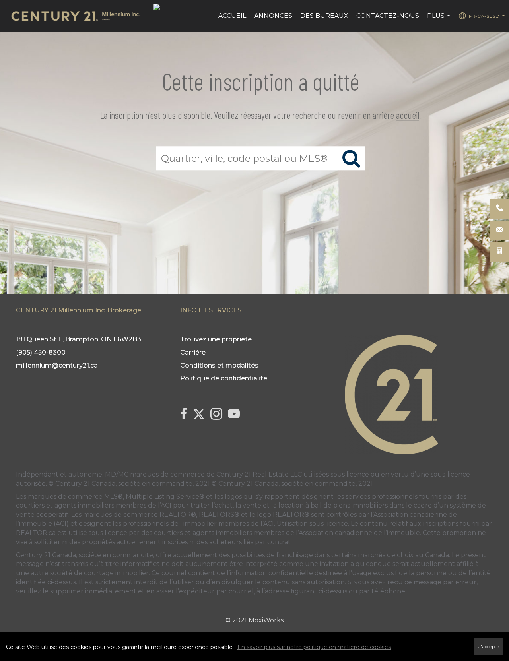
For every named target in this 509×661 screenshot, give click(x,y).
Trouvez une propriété (216, 339)
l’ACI (164, 505)
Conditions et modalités (219, 365)
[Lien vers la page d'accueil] (79, 16)
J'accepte (488, 646)
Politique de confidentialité (223, 378)
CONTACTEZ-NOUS (387, 15)
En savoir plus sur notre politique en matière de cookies (314, 647)
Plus (439, 20)
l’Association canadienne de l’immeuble (357, 533)
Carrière (193, 352)
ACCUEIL (232, 15)
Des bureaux (324, 15)
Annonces (273, 15)
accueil (407, 115)
